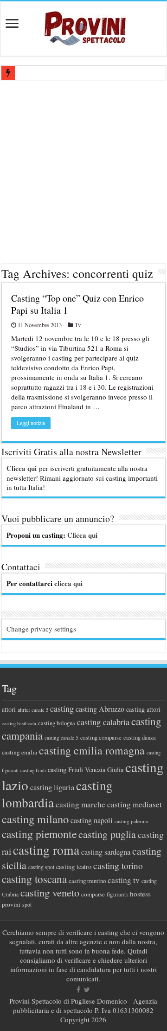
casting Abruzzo (100, 709)
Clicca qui (21, 468)
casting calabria (103, 722)
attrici (24, 709)
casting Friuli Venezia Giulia (85, 769)
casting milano (35, 818)
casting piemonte (39, 833)
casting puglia (107, 834)
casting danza (139, 737)
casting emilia (19, 752)
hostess (140, 893)
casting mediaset (134, 804)
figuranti (117, 894)
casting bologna (56, 723)
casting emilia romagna (92, 750)
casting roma (46, 849)
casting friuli (33, 770)
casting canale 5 (61, 737)
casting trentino (87, 880)
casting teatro (73, 866)
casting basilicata (19, 723)
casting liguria (52, 787)
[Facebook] (78, 989)
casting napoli (92, 820)
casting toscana (34, 879)
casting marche (80, 804)
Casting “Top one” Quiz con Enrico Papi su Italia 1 (77, 304)
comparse (93, 894)
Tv (78, 325)
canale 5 (40, 710)
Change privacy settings (41, 628)
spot (27, 904)
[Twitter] (87, 989)
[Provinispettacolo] (83, 25)
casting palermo (131, 821)
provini (11, 904)
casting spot (41, 866)
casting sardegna (105, 852)
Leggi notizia (31, 423)
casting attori (143, 709)
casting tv (124, 880)
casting (62, 708)
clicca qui (68, 583)
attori (9, 709)
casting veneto (49, 892)
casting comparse (101, 737)
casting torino (118, 865)
